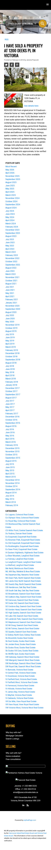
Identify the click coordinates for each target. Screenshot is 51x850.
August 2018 (10, 363)
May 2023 (9, 246)
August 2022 (10, 268)
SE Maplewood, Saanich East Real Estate (23, 622)
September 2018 (12, 359)
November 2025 (12, 176)
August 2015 (10, 461)
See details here (31, 106)
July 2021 (9, 287)
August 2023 (10, 236)
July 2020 (9, 315)
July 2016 (9, 429)
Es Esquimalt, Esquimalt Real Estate (21, 537)
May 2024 (9, 217)
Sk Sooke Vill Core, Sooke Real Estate (21, 650)
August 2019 (10, 331)
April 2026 (9, 173)
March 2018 (10, 379)
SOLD (45, 17)
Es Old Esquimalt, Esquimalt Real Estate (22, 543)
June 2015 (10, 467)
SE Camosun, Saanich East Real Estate (22, 600)
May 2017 (9, 407)
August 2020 (10, 312)
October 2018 (11, 356)
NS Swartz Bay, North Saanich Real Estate (23, 584)
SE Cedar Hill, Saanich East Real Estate (22, 603)
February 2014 (11, 505)
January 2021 (11, 303)
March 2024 (10, 223)
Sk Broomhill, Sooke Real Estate (19, 638)
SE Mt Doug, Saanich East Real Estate (21, 625)
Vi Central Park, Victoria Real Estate (20, 673)
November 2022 (12, 258)
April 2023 (9, 249)
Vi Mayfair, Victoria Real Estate (18, 695)
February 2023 (11, 255)
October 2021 (11, 280)
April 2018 (9, 375)
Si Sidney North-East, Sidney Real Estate (23, 635)
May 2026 (9, 170)
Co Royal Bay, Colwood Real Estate (20, 521)
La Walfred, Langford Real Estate (19, 565)
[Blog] (27, 805)
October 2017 (11, 391)
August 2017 (10, 398)
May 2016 (9, 436)
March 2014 (10, 502)
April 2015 (9, 473)
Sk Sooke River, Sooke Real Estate (20, 647)
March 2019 (10, 347)
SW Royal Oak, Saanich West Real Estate (23, 666)
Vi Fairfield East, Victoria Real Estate (21, 679)
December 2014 (12, 480)
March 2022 (10, 274)
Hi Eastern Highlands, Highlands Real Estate (24, 552)
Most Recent (11, 166)
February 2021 (11, 299)
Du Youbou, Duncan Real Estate (18, 533)
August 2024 (10, 208)
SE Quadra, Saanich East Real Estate (21, 632)
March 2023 (10, 252)
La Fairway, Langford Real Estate (19, 559)
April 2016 (9, 439)
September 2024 (12, 204)
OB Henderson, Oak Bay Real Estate (20, 587)
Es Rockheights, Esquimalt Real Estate (22, 546)
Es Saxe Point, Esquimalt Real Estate (21, 549)
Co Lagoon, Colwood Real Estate (19, 514)
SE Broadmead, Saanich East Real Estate (22, 594)
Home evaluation (13, 756)
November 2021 (12, 277)
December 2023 (12, 230)
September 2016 (12, 423)
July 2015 (9, 464)
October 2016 (11, 420)
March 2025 (10, 195)
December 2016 (12, 416)
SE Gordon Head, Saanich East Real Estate (23, 609)
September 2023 (12, 233)
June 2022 (10, 271)
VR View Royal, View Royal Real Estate (22, 704)
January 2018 (11, 385)
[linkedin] (23, 805)
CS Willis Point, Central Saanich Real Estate (24, 530)
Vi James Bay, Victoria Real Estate (20, 692)
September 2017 (12, 394)
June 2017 (10, 404)
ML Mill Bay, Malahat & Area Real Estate (22, 571)
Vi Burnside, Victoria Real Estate (19, 670)
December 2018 (12, 353)
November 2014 (12, 483)
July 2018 (9, 366)
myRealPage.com (30, 820)
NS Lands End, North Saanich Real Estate (23, 581)
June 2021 (10, 290)
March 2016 (10, 442)
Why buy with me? (13, 732)
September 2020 (12, 309)
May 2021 (9, 293)
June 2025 (10, 185)
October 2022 (11, 261)
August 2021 (10, 284)
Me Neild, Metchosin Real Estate (19, 568)
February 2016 (11, 445)
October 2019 (11, 328)
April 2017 (9, 410)
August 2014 (10, 492)
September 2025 (12, 179)
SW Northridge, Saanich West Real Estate (23, 663)
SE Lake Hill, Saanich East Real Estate (21, 616)
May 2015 (9, 470)
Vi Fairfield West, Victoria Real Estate (21, 682)
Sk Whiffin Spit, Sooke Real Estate (20, 654)
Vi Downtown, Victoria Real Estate (20, 676)
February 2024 (11, 227)
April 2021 (9, 296)
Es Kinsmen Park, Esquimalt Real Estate (22, 540)
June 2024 (10, 214)
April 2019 (9, 344)
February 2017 (11, 413)
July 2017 (9, 401)
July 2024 (9, 211)
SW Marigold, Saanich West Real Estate (22, 660)
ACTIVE (36, 17)
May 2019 (9, 341)
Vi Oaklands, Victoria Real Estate (19, 698)
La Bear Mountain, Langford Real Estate (22, 556)
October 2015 (11, 454)
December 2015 (12, 448)
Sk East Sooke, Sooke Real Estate (20, 641)
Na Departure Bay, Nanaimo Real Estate (22, 575)
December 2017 (12, 388)
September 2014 (12, 489)
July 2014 (9, 496)
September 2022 (12, 265)
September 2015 (12, 458)
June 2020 (10, 318)
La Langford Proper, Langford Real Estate (23, 562)
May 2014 (9, 499)
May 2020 (9, 321)
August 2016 (10, 426)
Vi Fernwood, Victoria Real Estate (19, 685)
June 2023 (10, 242)
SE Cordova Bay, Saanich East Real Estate (23, 606)
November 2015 (12, 451)
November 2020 (12, 306)
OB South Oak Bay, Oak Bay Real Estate (22, 590)
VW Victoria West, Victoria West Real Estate (24, 708)
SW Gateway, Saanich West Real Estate (22, 657)
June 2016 (10, 432)
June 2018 (10, 369)
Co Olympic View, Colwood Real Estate (22, 518)
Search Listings (12, 739)
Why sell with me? (13, 753)
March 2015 (10, 477)
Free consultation (13, 759)
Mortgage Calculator (14, 735)
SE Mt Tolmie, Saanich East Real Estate (22, 628)
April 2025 (9, 192)
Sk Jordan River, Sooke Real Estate (20, 644)
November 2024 (12, 198)
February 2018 (11, 382)
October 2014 (11, 486)
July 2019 (9, 334)
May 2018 (9, 372)
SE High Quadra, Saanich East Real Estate (23, 613)
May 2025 (9, 189)
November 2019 (12, 325)
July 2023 (9, 239)
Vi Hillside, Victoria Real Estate (18, 688)
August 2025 (10, 182)
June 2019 (10, 337)
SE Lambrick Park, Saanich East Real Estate (24, 619)
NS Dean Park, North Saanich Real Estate (23, 578)
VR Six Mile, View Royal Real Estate (20, 701)
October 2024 (11, 201)
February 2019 (11, 350)
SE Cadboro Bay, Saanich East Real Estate (23, 597)
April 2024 (9, 220)
